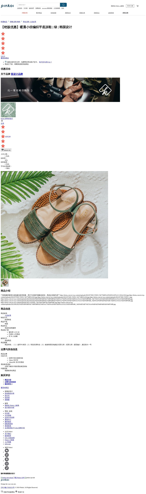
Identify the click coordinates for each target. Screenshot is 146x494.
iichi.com (8, 444)
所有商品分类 (9, 393)
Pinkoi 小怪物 (9, 440)
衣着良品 (96, 13)
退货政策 (8, 426)
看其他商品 (5, 58)
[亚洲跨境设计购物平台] (7, 6)
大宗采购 (8, 415)
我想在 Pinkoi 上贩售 (117, 6)
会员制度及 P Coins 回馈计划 (15, 428)
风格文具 (82, 13)
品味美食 (111, 13)
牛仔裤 (26, 8)
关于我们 (8, 433)
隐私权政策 (9, 424)
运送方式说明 (9, 417)
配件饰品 (39, 13)
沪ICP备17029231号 (7, 487)
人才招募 (8, 442)
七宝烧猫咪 (57, 8)
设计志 (7, 395)
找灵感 (7, 397)
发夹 (62, 8)
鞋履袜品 (4, 22)
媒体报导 (8, 436)
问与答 (7, 413)
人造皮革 (33, 22)
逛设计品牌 (17, 74)
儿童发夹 (19, 8)
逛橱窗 (7, 400)
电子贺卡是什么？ (45, 62)
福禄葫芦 (31, 8)
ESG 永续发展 (10, 438)
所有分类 (125, 13)
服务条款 (8, 421)
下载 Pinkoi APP (19, 478)
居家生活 (68, 13)
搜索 (63, 5)
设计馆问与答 (9, 407)
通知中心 (8, 419)
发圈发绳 (38, 8)
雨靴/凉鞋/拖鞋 (15, 22)
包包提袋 (53, 13)
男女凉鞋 (26, 22)
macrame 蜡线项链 (47, 8)
